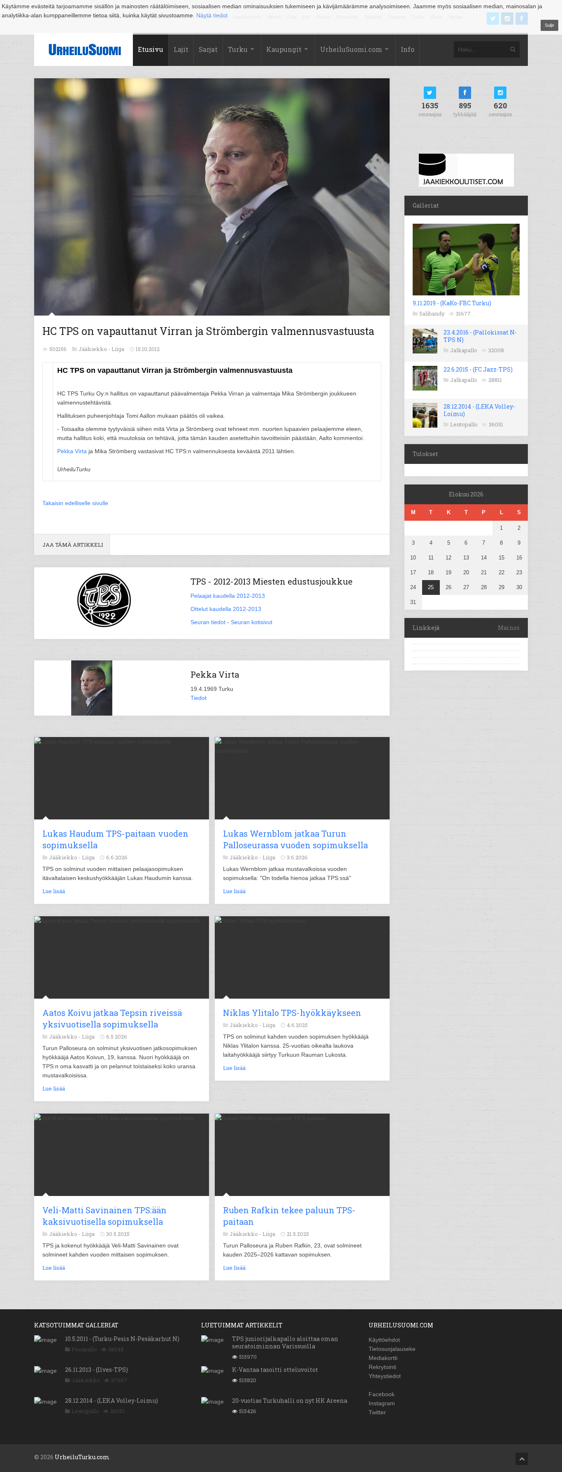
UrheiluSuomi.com (351, 49)
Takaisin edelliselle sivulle (75, 503)
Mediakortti (383, 1358)
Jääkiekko (86, 1380)
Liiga (117, 349)
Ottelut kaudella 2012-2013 (225, 609)
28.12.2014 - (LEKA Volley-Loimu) (479, 410)
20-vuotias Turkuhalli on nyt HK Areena (289, 1400)
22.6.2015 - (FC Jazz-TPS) (478, 369)
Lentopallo (464, 424)
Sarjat (208, 49)
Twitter (377, 1412)
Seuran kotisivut (251, 622)
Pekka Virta (72, 451)
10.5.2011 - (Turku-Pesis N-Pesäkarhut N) (122, 1339)
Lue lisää (53, 891)
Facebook (382, 1394)
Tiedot (198, 698)
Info (407, 49)
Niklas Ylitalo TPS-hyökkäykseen (292, 1012)
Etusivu (150, 49)
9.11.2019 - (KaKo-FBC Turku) (452, 303)
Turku (238, 49)
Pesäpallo (84, 1349)
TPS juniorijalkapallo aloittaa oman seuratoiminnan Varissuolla (285, 1342)
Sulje (549, 25)
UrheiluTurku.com (82, 1457)
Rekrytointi (382, 1367)
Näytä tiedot (212, 15)
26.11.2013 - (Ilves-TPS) (96, 1370)
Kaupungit (284, 49)
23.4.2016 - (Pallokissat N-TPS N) (480, 336)
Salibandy (432, 313)
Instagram (382, 1403)
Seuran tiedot (207, 622)
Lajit (181, 49)
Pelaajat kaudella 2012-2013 (227, 595)
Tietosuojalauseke (392, 1349)
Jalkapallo (463, 350)
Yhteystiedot (385, 1376)
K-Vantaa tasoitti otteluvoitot (275, 1370)
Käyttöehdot (384, 1339)
